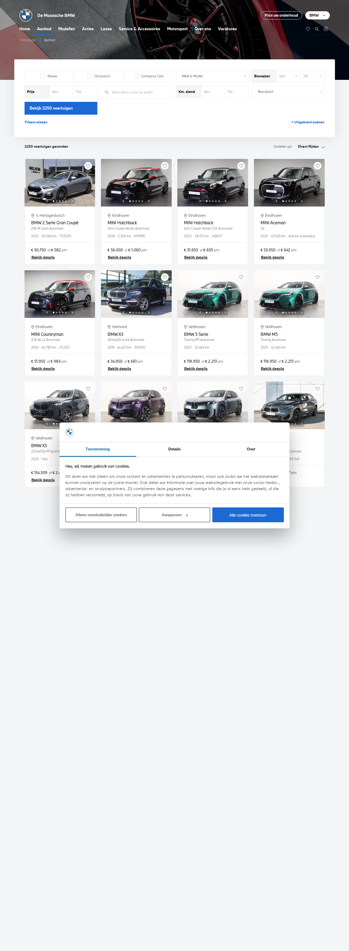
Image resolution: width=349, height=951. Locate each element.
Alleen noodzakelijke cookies (101, 515)
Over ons (203, 28)
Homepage (27, 40)
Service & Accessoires (139, 28)
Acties (88, 28)
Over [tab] (251, 449)
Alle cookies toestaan (247, 515)
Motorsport (177, 28)
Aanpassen (172, 515)
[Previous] (47, 201)
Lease (106, 28)
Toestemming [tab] (98, 449)
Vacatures (227, 28)
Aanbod (44, 28)
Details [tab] (174, 449)
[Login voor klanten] (326, 29)
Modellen (66, 28)
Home (24, 28)
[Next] (73, 201)
